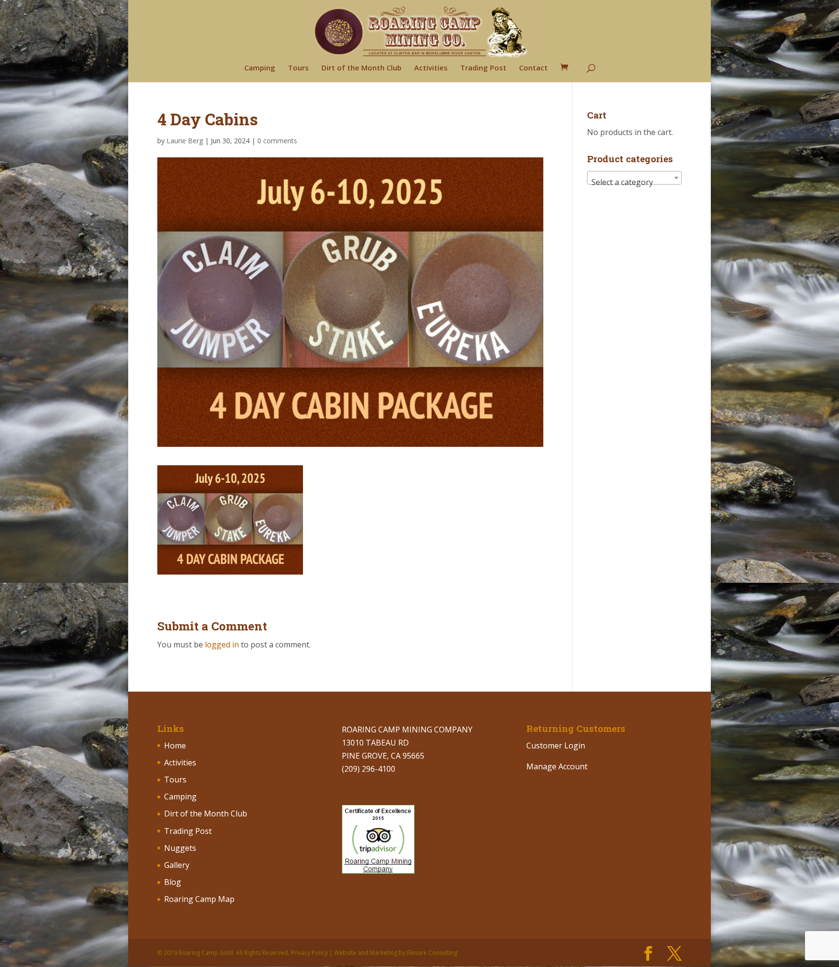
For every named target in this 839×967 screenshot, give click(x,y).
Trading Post (483, 68)
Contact (533, 68)
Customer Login (555, 745)
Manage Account (556, 766)
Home (175, 745)
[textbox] (634, 182)
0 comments (277, 140)
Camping (259, 68)
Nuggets (180, 848)
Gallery (176, 865)
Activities (431, 68)
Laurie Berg (185, 140)
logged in (222, 644)
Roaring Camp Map (199, 899)
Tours (298, 68)
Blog (172, 882)
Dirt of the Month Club (361, 68)
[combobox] (634, 178)
